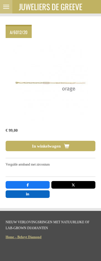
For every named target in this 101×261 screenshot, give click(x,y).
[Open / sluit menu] (6, 7)
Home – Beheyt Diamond (24, 237)
